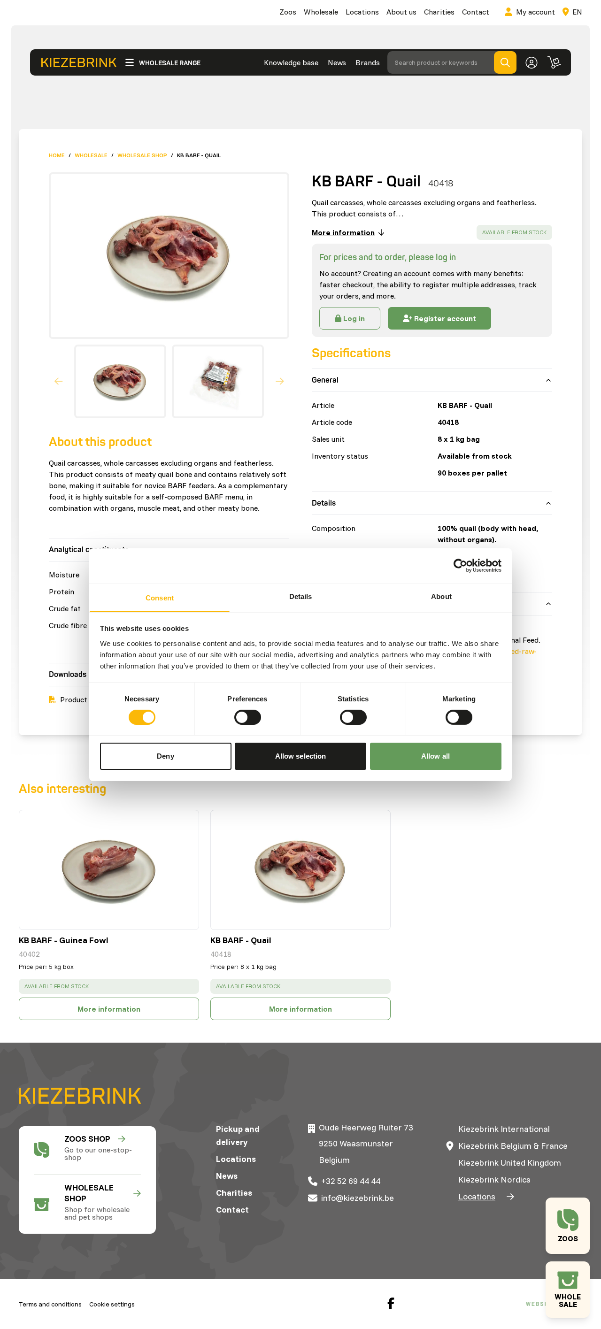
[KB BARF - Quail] (300, 870)
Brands (367, 62)
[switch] (247, 717)
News (337, 62)
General (325, 380)
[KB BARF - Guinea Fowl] (109, 870)
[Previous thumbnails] (59, 381)
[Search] (505, 62)
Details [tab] (300, 596)
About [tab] (441, 596)
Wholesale (321, 11)
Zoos (287, 11)
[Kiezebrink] (78, 63)
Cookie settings (112, 1304)
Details (324, 503)
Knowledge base (291, 62)
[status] (514, 232)
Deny (165, 756)
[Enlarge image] (165, 255)
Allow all (435, 756)
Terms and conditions (50, 1304)
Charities (439, 11)
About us (401, 11)
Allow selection (300, 756)
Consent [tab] (160, 597)
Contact (475, 11)
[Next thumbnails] (280, 381)
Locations (362, 11)
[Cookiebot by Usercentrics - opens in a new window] (460, 566)
